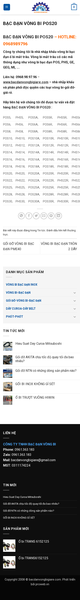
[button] (6, 7)
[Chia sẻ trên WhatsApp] (21, 215)
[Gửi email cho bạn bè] (43, 215)
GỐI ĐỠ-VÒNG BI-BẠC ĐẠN (23, 300)
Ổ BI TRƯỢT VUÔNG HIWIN (34, 397)
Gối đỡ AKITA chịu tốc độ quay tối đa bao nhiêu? (44, 359)
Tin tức (41, 230)
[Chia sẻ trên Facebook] (28, 215)
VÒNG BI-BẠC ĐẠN (18, 292)
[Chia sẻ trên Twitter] (36, 215)
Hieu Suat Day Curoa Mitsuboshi (38, 344)
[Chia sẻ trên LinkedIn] (58, 215)
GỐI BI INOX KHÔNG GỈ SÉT (35, 384)
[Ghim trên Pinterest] (51, 215)
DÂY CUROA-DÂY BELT (21, 308)
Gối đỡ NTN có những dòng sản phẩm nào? (46, 371)
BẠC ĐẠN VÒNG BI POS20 (28, 36)
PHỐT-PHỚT (14, 316)
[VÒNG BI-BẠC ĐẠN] (40, 7)
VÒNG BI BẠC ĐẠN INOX (21, 284)
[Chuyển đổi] (74, 292)
